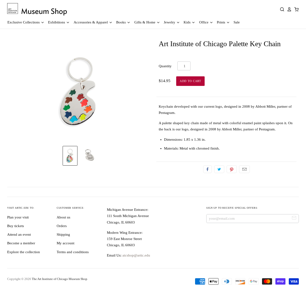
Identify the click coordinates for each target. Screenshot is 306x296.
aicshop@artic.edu (135, 255)
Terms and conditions (73, 252)
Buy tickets (15, 226)
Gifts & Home (145, 22)
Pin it (232, 169)
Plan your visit (18, 217)
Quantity (165, 66)
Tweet (219, 169)
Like (207, 169)
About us (63, 217)
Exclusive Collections (24, 22)
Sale (237, 22)
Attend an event (19, 234)
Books (121, 22)
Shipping (63, 234)
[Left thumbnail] (89, 155)
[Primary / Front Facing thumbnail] (70, 155)
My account (65, 243)
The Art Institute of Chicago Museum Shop (59, 279)
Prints (221, 22)
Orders (62, 226)
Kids (187, 22)
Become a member (21, 243)
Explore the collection (23, 252)
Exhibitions (57, 22)
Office (204, 22)
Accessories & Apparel (91, 22)
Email (244, 169)
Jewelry (170, 22)
